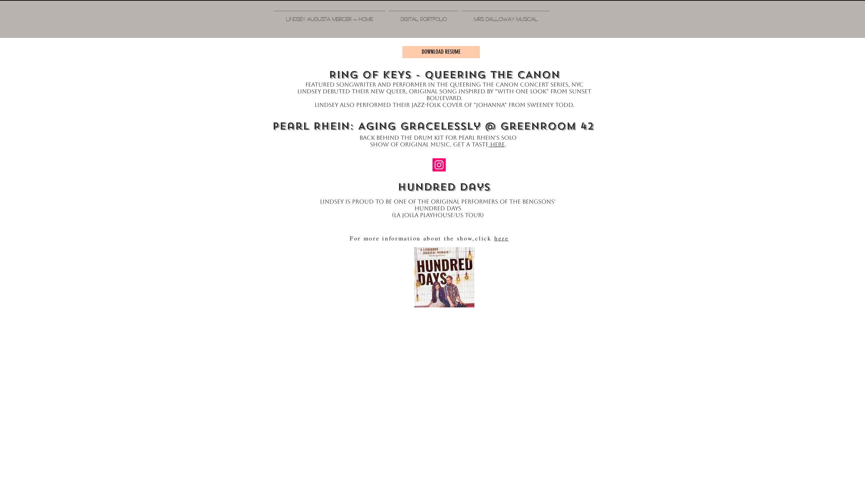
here (497, 144)
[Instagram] (439, 164)
